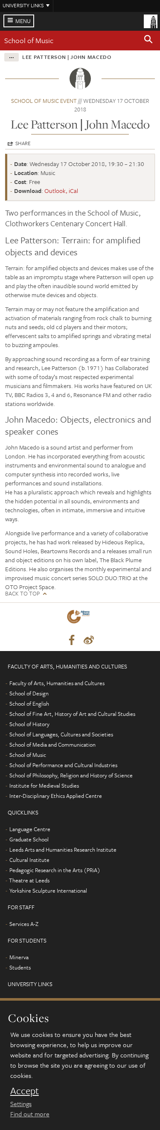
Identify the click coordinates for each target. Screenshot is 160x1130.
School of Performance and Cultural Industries (63, 765)
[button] (148, 41)
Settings (21, 1103)
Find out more (29, 1113)
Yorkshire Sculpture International (48, 890)
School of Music (28, 40)
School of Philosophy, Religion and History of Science (71, 775)
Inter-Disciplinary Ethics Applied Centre (55, 795)
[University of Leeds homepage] (150, 20)
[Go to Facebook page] (72, 640)
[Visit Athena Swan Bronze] (79, 618)
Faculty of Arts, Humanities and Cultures (57, 683)
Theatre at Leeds (29, 880)
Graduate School (29, 839)
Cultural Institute (29, 860)
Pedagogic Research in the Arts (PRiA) (54, 870)
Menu (23, 21)
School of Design (29, 693)
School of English (29, 703)
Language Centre (29, 829)
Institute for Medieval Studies (44, 785)
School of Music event (44, 100)
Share (23, 143)
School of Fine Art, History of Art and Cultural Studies (72, 714)
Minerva (19, 957)
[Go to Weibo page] (89, 640)
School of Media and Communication (52, 744)
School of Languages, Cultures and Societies (61, 734)
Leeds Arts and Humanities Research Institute (62, 849)
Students (20, 967)
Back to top (22, 594)
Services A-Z (23, 924)
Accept (24, 1091)
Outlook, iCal (61, 190)
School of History (29, 724)
